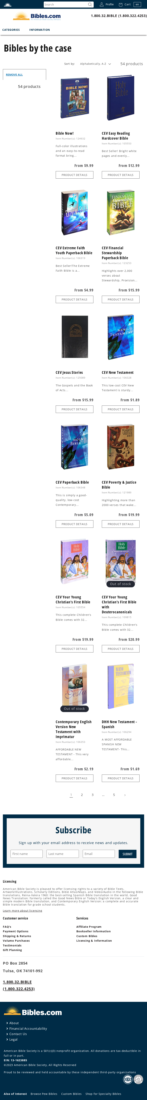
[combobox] (69, 5)
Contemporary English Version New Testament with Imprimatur (74, 729)
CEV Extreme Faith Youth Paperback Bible (74, 250)
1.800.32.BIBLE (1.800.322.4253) (119, 15)
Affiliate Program (89, 926)
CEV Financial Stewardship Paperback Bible (115, 252)
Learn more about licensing (22, 910)
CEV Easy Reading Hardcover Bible (116, 136)
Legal (13, 1039)
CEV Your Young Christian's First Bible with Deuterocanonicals (119, 604)
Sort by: (69, 64)
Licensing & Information (94, 940)
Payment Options (16, 931)
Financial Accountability (28, 1028)
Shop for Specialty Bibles (103, 1094)
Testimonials (12, 945)
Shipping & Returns (17, 936)
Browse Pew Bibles (44, 1094)
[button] (124, 4)
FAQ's (7, 926)
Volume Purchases (16, 940)
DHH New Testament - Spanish (119, 724)
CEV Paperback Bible (72, 482)
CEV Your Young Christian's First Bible (73, 600)
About (14, 1023)
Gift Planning (12, 950)
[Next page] (124, 795)
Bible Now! (65, 133)
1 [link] (71, 794)
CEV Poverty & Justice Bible (119, 485)
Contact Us (18, 1034)
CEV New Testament (118, 372)
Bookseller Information (93, 931)
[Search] (90, 5)
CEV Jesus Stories (69, 372)
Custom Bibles (86, 936)
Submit (127, 854)
